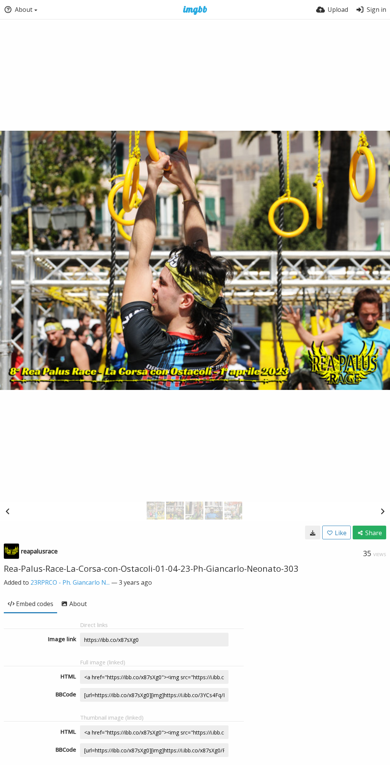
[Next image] (382, 511)
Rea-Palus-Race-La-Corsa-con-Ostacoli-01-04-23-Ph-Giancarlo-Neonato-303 (151, 568)
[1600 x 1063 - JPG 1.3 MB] (312, 532)
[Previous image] (7, 511)
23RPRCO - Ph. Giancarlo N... (70, 582)
